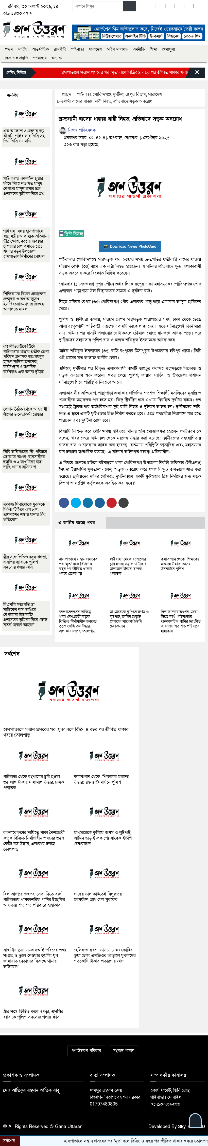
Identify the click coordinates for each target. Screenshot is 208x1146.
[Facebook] (64, 503)
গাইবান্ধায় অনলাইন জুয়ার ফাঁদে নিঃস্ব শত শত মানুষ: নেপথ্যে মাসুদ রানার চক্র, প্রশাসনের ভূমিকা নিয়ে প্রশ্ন (23, 186)
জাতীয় (22, 49)
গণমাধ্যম (40, 58)
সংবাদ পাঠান (123, 1051)
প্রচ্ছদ (9, 49)
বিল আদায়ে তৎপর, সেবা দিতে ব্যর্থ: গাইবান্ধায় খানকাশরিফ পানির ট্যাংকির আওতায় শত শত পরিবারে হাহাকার (181, 621)
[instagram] (169, 6)
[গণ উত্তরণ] (34, 29)
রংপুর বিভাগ (136, 94)
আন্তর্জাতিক (40, 49)
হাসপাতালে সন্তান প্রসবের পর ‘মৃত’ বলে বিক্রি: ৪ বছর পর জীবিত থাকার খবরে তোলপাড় (117, 72)
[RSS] (198, 6)
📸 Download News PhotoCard (130, 246)
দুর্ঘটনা (118, 94)
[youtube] (188, 6)
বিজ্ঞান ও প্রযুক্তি (16, 58)
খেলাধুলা (168, 49)
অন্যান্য (56, 58)
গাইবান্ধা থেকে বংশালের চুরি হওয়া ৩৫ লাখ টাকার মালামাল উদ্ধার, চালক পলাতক (128, 566)
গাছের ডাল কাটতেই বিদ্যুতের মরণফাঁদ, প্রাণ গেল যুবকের (98, 897)
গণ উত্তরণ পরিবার (86, 1051)
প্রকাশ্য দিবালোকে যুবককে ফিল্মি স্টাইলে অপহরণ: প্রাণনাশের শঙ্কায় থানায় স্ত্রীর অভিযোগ (24, 512)
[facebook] (151, 6)
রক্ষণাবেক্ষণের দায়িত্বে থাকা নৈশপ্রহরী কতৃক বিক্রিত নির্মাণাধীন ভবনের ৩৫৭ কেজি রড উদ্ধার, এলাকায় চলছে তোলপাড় (78, 621)
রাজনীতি (60, 49)
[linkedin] (179, 6)
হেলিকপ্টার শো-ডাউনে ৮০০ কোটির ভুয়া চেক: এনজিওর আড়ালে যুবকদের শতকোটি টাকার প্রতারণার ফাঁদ (105, 955)
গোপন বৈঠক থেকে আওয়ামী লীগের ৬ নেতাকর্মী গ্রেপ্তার (25, 411)
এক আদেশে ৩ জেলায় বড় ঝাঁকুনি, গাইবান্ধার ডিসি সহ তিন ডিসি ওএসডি (24, 136)
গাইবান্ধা (77, 49)
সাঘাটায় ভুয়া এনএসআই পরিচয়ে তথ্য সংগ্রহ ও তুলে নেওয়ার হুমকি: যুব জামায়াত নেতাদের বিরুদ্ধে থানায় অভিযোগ (34, 958)
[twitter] (160, 6)
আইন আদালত (117, 49)
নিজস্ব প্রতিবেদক (81, 130)
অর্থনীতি (139, 49)
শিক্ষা (153, 49)
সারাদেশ (95, 49)
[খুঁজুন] (129, 6)
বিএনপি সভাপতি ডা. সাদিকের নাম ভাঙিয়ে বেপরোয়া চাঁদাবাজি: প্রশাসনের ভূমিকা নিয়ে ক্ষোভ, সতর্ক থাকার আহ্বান (25, 615)
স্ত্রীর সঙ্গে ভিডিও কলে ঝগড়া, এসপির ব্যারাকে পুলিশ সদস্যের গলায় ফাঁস (25, 562)
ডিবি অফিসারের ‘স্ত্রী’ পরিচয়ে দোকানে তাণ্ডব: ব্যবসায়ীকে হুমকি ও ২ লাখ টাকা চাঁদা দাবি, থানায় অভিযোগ (25, 459)
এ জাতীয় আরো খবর (76, 523)
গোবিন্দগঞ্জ (102, 94)
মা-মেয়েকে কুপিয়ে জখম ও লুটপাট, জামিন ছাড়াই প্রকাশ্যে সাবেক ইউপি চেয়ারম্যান (129, 619)
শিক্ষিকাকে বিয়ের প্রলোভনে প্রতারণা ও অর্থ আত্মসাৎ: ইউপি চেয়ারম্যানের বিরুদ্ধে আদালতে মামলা (24, 301)
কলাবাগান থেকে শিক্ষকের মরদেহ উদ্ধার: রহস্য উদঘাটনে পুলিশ (180, 564)
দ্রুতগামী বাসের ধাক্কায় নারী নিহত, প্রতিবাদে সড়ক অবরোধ (104, 101)
